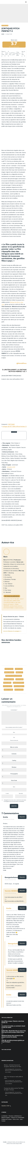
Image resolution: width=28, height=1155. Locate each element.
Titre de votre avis (14, 740)
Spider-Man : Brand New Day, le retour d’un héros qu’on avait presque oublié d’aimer (13, 1031)
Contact (3, 1121)
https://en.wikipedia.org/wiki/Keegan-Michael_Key (15, 982)
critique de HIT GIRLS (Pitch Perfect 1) (14, 426)
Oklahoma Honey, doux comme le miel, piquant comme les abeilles (12, 1036)
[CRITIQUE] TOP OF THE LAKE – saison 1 (14, 598)
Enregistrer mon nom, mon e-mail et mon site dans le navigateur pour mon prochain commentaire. (15, 800)
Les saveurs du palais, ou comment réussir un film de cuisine (13, 1026)
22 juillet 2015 (11, 467)
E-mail (7, 793)
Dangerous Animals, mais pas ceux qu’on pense (16, 435)
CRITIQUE (11, 424)
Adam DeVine (9, 669)
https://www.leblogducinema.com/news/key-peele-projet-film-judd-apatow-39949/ (16, 956)
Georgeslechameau (12, 877)
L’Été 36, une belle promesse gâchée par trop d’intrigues (12, 1041)
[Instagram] (8, 1137)
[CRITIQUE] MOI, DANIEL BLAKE (12, 600)
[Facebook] (2, 1137)
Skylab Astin (19, 689)
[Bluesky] (16, 1137)
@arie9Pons (22, 363)
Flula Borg (7, 682)
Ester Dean (20, 679)
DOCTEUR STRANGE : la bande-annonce (13, 607)
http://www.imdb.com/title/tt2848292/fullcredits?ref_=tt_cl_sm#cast (15, 901)
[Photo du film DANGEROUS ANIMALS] (6, 435)
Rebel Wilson (8, 689)
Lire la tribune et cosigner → (12, 631)
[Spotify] (22, 1137)
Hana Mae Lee (8, 686)
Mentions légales (5, 1117)
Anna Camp (19, 669)
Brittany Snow (9, 679)
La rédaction (4, 1116)
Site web (21, 793)
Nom (14, 786)
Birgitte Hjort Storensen (13, 675)
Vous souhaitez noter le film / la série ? (14, 727)
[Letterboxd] (19, 1137)
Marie (2, 34)
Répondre (22, 816)
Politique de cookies (6, 1119)
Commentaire (14, 710)
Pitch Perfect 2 (19, 686)
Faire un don (16, 1119)
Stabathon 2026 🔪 (6, 1105)
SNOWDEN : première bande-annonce (13, 606)
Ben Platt (20, 672)
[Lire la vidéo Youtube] (14, 531)
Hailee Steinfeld (19, 682)
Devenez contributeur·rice (15, 1116)
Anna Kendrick (9, 672)
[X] (5, 1137)
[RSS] (25, 1137)
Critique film (5, 25)
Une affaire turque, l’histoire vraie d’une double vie (12, 1021)
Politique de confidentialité (17, 1117)
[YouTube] (11, 1137)
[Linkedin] (14, 1137)
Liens (21, 1119)
